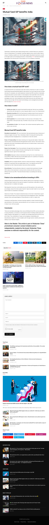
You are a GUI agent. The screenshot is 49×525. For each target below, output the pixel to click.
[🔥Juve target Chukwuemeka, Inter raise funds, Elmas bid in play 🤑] (6, 497)
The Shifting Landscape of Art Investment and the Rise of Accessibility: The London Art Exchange (27, 347)
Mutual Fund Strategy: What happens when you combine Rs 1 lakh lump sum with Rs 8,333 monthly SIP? (27, 411)
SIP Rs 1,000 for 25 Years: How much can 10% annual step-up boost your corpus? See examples (35, 266)
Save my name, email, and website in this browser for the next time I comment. (22, 324)
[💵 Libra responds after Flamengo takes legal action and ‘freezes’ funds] (6, 504)
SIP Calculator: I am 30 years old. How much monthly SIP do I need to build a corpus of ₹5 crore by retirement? (12, 266)
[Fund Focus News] (24, 2)
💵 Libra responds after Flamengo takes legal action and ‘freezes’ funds (25, 502)
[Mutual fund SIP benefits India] (24, 31)
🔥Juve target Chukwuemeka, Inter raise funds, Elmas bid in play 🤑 (24, 496)
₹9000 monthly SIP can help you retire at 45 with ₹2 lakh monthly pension (25, 509)
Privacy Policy (23, 521)
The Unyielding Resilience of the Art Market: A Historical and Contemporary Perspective (26, 360)
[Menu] (3, 2)
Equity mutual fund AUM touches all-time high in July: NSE (17, 403)
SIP (3, 8)
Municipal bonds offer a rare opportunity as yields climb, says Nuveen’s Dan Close (27, 454)
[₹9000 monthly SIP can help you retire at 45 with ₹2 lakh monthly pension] (6, 510)
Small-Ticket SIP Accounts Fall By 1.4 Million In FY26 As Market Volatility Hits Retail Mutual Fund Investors (13, 287)
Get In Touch (16, 521)
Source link (7, 237)
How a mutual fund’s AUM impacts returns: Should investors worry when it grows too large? (27, 417)
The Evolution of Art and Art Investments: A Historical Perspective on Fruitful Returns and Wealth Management (28, 366)
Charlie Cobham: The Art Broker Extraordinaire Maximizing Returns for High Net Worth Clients (28, 353)
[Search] (45, 2)
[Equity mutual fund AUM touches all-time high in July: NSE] (24, 389)
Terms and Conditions (31, 521)
